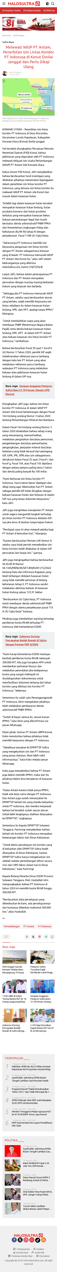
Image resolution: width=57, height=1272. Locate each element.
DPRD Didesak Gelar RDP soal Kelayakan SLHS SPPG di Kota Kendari (31, 1101)
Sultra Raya (8, 42)
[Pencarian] (53, 3)
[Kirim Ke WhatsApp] (52, 936)
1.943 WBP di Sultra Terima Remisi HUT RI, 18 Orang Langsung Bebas (14, 999)
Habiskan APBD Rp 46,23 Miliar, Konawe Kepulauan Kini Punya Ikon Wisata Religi (31, 1068)
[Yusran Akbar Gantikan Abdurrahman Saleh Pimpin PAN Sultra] (13, 1208)
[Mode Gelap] (47, 3)
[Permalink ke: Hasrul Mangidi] (4, 73)
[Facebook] (14, 1240)
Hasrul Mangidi (15, 72)
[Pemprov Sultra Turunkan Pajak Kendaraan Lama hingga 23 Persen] (42, 957)
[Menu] (4, 3)
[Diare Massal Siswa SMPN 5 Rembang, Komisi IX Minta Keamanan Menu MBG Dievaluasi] (13, 1180)
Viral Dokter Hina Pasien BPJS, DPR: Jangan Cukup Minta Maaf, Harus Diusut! (37, 1193)
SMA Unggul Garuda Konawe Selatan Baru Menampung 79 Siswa (13, 970)
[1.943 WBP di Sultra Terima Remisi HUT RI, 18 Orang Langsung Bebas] (14, 986)
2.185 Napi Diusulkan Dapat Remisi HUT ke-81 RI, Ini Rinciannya (42, 1028)
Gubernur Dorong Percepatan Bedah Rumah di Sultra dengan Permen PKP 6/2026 (13, 1028)
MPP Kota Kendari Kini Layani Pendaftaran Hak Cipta (32, 1124)
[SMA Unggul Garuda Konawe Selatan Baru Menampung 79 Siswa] (14, 957)
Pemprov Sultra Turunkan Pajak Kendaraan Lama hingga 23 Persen (42, 970)
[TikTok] (37, 1240)
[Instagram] (25, 1240)
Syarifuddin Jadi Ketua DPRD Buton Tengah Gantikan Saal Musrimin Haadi (30, 1079)
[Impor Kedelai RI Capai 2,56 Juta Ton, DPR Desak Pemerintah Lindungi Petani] (13, 1165)
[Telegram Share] (46, 936)
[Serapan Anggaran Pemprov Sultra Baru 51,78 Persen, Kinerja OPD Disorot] (42, 986)
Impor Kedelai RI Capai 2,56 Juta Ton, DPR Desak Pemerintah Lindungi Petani (36, 1164)
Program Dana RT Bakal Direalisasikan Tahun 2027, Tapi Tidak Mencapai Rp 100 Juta (32, 1090)
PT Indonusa (44, 926)
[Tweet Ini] (33, 936)
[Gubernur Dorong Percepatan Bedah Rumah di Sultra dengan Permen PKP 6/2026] (14, 1015)
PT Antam (29, 926)
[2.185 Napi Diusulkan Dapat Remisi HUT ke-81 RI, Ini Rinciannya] (42, 1015)
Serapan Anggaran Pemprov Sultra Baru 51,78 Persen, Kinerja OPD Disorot (40, 999)
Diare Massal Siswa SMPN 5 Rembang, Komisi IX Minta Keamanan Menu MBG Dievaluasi (36, 1179)
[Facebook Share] (27, 936)
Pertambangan (11, 926)
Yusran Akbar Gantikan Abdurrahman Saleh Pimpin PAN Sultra (36, 1207)
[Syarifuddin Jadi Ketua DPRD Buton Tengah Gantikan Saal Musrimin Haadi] (13, 1151)
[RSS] (43, 1240)
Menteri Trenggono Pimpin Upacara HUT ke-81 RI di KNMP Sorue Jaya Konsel (31, 1113)
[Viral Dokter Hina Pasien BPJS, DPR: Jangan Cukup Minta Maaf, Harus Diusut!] (13, 1194)
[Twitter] (20, 1240)
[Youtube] (31, 1240)
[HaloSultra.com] (23, 3)
